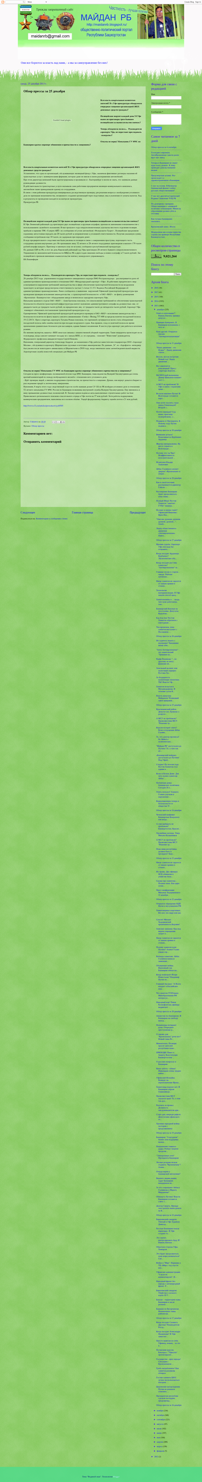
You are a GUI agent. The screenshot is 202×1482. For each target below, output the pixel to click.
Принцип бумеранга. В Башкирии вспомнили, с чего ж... (168, 324)
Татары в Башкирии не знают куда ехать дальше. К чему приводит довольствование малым (164, 166)
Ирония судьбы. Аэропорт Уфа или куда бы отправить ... (168, 546)
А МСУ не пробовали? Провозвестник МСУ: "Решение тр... (167, 720)
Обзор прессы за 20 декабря (168, 1011)
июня (159, 1432)
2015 (156, 296)
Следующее (28, 512)
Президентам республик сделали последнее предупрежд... (167, 1398)
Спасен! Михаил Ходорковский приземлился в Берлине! (168, 922)
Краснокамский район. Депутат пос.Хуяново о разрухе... (167, 711)
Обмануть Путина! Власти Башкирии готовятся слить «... (168, 1199)
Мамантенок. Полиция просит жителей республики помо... (166, 1045)
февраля (161, 1450)
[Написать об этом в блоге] (56, 422)
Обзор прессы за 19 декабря (168, 1132)
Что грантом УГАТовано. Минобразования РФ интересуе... (167, 995)
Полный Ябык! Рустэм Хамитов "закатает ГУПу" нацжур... (166, 503)
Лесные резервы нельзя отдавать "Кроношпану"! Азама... (168, 1164)
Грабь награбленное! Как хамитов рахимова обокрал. (167, 1370)
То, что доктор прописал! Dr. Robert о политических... (167, 739)
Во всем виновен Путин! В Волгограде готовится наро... (168, 396)
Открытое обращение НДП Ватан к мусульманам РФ (168, 904)
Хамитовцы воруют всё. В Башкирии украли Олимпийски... (168, 1089)
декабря (160, 309)
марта (160, 1446)
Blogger (116, 1476)
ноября (160, 1410)
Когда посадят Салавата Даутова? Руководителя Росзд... (167, 1324)
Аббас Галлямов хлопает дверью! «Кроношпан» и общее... (168, 471)
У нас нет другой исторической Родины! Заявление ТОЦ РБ (165, 197)
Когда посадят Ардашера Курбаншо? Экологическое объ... (167, 556)
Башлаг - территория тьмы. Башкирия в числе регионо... (168, 1302)
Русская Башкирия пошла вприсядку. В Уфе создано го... (167, 1231)
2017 (156, 292)
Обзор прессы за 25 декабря (168, 704)
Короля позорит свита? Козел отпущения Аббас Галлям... (168, 730)
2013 (156, 305)
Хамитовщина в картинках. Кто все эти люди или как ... (168, 912)
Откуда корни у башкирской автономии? (168, 1172)
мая (159, 1437)
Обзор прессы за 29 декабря (168, 478)
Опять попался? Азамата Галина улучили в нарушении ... (167, 794)
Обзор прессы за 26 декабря (168, 636)
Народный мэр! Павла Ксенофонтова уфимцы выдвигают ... (167, 1004)
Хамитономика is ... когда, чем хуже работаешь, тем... (168, 602)
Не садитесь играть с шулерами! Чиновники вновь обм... (167, 643)
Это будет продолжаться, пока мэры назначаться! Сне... (168, 1256)
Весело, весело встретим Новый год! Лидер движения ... (167, 359)
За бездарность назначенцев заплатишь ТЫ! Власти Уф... (167, 679)
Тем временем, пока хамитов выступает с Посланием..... (166, 629)
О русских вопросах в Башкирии (166, 1062)
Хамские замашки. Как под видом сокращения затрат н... (168, 931)
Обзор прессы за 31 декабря (168, 343)
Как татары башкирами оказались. (161, 220)
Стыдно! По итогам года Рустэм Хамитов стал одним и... (167, 766)
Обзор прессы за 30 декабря (168, 430)
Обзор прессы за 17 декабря (168, 1318)
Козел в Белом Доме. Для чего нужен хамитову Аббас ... (167, 776)
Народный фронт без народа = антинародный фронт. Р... (168, 1283)
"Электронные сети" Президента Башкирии (167, 1156)
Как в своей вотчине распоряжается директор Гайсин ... (168, 484)
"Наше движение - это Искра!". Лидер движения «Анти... (168, 350)
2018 (156, 287)
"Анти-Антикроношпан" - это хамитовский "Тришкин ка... (167, 652)
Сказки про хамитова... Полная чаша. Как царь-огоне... (168, 883)
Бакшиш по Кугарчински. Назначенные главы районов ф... (167, 1311)
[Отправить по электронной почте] (53, 422)
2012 (156, 1456)
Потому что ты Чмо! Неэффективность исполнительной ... (165, 455)
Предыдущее (138, 512)
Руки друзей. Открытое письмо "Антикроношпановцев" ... (168, 335)
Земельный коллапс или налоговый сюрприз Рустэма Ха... (166, 670)
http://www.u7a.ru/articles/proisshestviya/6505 (43, 405)
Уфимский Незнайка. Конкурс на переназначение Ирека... (168, 1080)
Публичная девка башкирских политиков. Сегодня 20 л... (168, 785)
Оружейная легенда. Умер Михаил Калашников (168, 834)
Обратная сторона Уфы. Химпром (167, 1248)
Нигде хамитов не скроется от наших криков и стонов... (168, 583)
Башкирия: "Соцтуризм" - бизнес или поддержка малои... (167, 1139)
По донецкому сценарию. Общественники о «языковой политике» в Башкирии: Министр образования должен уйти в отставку (166, 208)
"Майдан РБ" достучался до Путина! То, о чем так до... (168, 748)
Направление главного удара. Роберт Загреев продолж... (167, 1148)
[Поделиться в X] (58, 422)
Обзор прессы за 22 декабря (168, 899)
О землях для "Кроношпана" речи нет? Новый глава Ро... (168, 1036)
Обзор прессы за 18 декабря (168, 1215)
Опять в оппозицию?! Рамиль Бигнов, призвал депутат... (168, 315)
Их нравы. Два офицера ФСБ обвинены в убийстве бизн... (167, 874)
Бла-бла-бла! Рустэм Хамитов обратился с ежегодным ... (167, 620)
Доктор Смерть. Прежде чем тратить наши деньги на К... (168, 1208)
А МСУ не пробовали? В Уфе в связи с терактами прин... (168, 386)
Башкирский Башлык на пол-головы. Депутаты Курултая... (167, 611)
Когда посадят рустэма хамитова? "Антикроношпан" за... (167, 565)
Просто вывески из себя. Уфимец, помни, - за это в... (168, 1343)
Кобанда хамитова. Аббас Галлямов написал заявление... (167, 958)
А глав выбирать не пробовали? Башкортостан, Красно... (168, 826)
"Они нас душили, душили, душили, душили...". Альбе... (168, 521)
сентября (161, 1419)
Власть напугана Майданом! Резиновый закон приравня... (167, 698)
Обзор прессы (37, 425)
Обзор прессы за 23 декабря (168, 858)
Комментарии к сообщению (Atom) (51, 518)
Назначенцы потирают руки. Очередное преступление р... (166, 1027)
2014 (156, 301)
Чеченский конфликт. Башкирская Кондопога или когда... (167, 817)
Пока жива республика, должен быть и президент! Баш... (166, 851)
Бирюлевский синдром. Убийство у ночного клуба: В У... (166, 1292)
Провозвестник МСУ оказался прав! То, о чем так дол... (168, 1098)
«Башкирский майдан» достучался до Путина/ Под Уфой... (167, 757)
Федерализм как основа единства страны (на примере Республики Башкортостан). (166, 234)
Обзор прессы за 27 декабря (168, 540)
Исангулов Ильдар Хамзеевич (164, 463)
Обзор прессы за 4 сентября (163, 147)
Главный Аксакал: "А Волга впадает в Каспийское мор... (168, 986)
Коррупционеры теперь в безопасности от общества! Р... (167, 803)
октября (160, 1415)
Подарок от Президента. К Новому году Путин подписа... (168, 423)
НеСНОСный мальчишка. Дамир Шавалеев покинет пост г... (168, 377)
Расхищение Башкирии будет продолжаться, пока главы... (166, 494)
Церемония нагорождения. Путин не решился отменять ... (168, 1389)
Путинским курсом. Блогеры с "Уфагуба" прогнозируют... (166, 1352)
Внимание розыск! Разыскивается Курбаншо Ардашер (168, 437)
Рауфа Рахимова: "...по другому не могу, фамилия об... (166, 661)
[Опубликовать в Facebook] (61, 422)
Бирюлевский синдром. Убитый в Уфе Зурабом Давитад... (168, 1221)
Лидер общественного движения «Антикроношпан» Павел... (166, 532)
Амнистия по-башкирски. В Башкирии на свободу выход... (168, 1018)
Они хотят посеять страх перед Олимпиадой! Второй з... (167, 405)
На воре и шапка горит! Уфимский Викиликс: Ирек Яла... (167, 512)
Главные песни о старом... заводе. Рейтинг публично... (168, 574)
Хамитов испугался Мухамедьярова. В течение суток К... (165, 689)
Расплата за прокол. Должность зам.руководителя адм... (168, 1107)
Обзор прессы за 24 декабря (168, 810)
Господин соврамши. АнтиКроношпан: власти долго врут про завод (165, 155)
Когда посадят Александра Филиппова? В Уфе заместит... (168, 1334)
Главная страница (82, 512)
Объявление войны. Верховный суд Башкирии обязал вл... (167, 968)
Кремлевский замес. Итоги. (163, 226)
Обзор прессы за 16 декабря (168, 1405)
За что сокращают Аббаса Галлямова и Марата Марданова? (168, 1190)
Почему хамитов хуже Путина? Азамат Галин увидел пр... (167, 949)
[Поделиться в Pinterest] (63, 422)
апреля (160, 1441)
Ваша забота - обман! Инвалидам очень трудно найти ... (168, 1071)
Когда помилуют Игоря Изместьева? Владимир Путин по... (167, 977)
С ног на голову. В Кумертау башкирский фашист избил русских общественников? (164, 188)
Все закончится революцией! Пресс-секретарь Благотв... (166, 368)
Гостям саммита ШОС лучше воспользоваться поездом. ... (167, 1380)
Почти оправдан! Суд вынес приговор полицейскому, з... (166, 414)
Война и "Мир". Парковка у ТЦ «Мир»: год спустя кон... (168, 1265)
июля (159, 1428)
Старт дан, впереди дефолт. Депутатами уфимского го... (168, 1116)
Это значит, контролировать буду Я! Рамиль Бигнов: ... (168, 1240)
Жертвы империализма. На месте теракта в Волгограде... (168, 446)
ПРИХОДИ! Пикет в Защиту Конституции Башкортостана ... (167, 1055)
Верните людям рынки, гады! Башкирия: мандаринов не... (166, 1180)
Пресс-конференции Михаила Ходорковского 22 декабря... (168, 892)
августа (160, 1424)
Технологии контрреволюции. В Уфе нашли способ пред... (168, 592)
